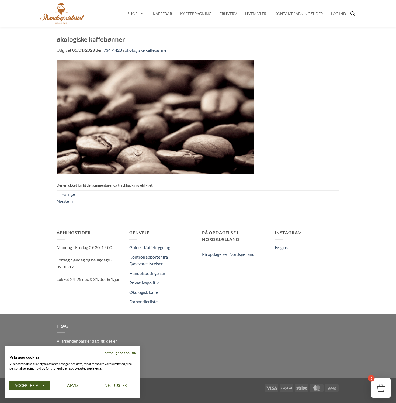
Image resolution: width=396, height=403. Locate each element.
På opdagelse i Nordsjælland (228, 254)
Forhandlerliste (143, 301)
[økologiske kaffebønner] (155, 116)
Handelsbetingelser (147, 273)
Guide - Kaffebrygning (149, 247)
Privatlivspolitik (144, 282)
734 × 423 (112, 50)
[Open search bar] (353, 13)
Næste (65, 201)
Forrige (66, 194)
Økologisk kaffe (143, 292)
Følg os (281, 247)
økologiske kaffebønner (146, 50)
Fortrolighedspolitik (119, 352)
